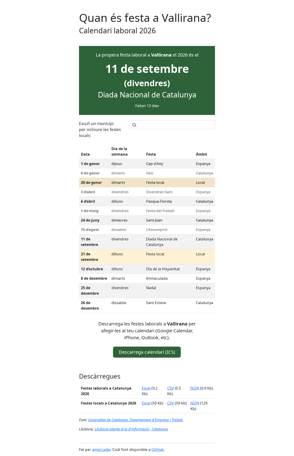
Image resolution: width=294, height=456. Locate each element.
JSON (194, 388)
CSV (170, 388)
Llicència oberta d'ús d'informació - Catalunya (131, 429)
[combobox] (172, 124)
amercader (101, 449)
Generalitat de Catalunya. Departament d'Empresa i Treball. (135, 419)
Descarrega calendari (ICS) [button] (147, 352)
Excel (146, 388)
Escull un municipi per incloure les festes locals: (100, 129)
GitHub (157, 449)
